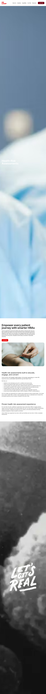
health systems (18, 377)
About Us (14, 3)
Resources (34, 3)
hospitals (12, 377)
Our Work (29, 3)
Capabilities (24, 3)
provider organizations (28, 377)
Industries (19, 3)
